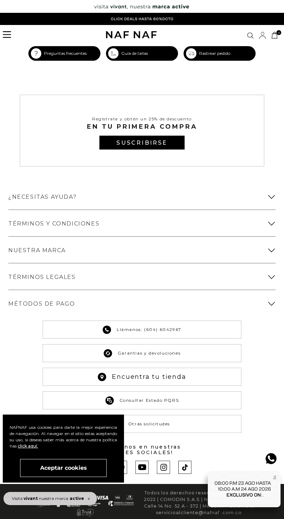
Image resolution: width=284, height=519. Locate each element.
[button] (9, 35)
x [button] (89, 498)
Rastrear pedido (214, 53)
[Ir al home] (131, 35)
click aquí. (28, 446)
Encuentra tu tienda (149, 377)
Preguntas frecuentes (65, 53)
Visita (48, 498)
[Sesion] (262, 35)
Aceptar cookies (63, 468)
